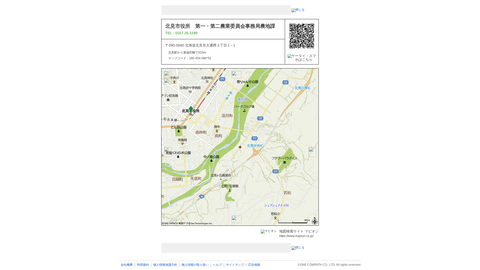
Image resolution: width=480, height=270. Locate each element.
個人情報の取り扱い (195, 264)
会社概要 (127, 264)
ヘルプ (217, 264)
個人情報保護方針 (165, 264)
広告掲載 (254, 264)
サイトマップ (235, 264)
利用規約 (143, 264)
